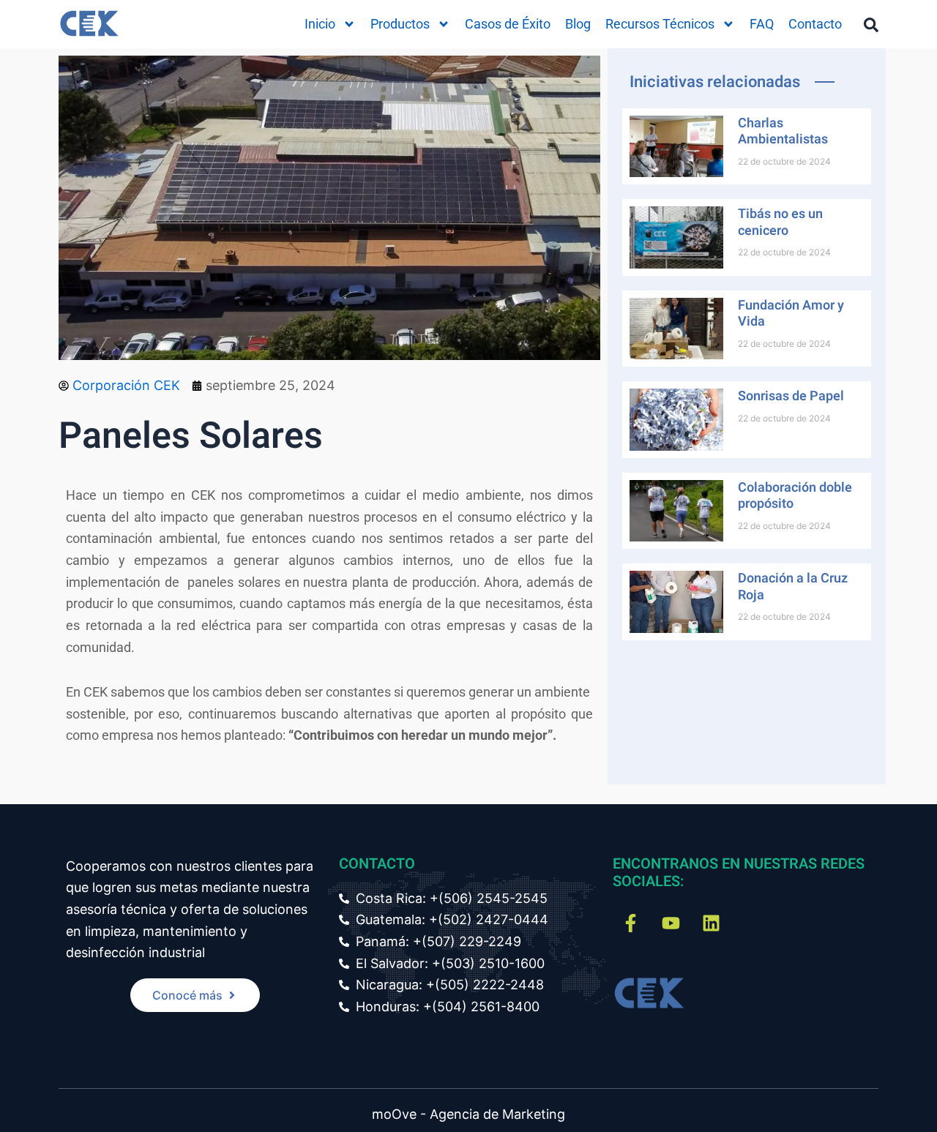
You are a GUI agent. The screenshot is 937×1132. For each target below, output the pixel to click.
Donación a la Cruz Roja (793, 587)
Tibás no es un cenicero (780, 222)
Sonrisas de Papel (791, 396)
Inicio (320, 23)
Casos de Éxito (507, 23)
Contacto (815, 23)
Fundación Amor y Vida (791, 314)
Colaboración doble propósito (795, 496)
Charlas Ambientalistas (783, 131)
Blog (578, 23)
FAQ (762, 23)
